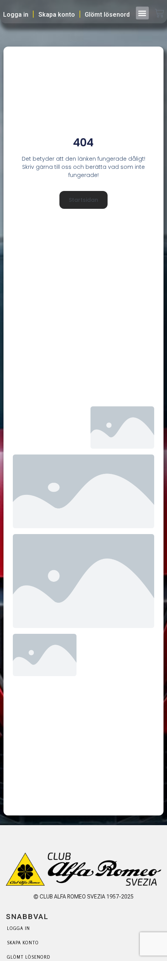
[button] (142, 13)
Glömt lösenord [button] (107, 14)
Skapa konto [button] (56, 14)
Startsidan (83, 200)
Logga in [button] (15, 14)
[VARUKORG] (159, 14)
